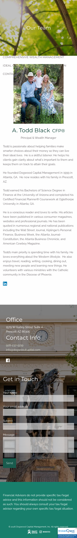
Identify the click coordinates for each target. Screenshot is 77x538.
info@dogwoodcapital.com (23, 349)
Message (22, 434)
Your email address (29, 406)
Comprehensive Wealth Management (33, 57)
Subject (21, 420)
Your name (23, 392)
